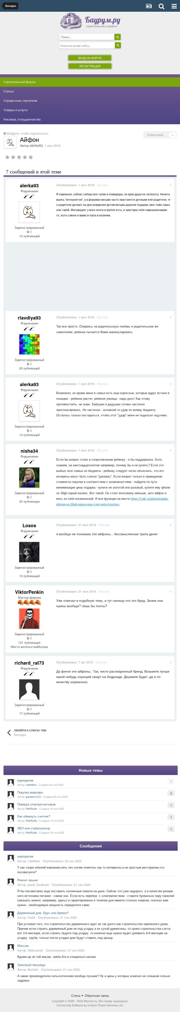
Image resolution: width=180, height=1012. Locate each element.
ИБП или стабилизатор (33, 828)
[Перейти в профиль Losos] (29, 552)
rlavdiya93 (29, 317)
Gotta (31, 917)
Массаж (23, 945)
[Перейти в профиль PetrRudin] (10, 806)
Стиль (76, 995)
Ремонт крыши (27, 880)
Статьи (9, 91)
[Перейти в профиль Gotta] (10, 914)
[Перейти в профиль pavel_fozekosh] (10, 881)
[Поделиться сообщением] (170, 185)
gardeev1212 (33, 796)
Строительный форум (20, 82)
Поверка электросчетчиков (36, 804)
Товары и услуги (15, 110)
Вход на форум (89, 58)
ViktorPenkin (29, 591)
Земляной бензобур (31, 965)
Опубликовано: (75, 185)
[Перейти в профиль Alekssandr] (10, 947)
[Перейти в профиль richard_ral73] (29, 689)
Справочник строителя (20, 100)
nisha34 (29, 450)
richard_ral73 (29, 662)
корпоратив (25, 780)
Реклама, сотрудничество (22, 119)
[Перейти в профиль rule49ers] (10, 782)
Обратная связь (97, 995)
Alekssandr (35, 950)
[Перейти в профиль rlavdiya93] (29, 344)
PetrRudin (31, 808)
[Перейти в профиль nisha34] (29, 477)
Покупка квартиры (30, 792)
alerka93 (36, 145)
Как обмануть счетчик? (33, 816)
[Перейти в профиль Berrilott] (10, 966)
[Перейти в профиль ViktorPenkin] (29, 618)
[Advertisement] (60, 278)
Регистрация (90, 66)
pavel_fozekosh (38, 884)
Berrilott (33, 969)
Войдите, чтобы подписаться (27, 133)
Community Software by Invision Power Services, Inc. (90, 1005)
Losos (29, 525)
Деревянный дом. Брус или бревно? (43, 912)
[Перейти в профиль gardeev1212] (10, 794)
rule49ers (31, 784)
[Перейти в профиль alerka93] (10, 142)
